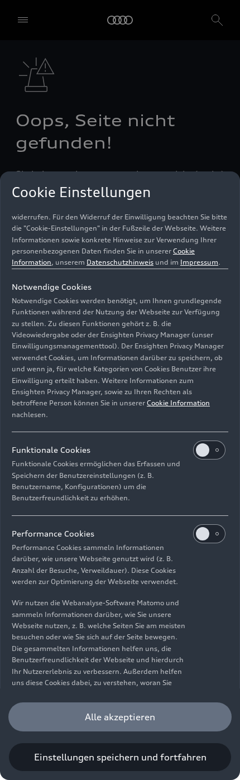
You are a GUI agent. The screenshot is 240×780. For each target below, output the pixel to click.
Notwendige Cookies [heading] (52, 286)
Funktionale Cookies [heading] (51, 449)
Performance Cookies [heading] (53, 533)
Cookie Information (178, 403)
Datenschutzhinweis (120, 262)
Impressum (199, 262)
